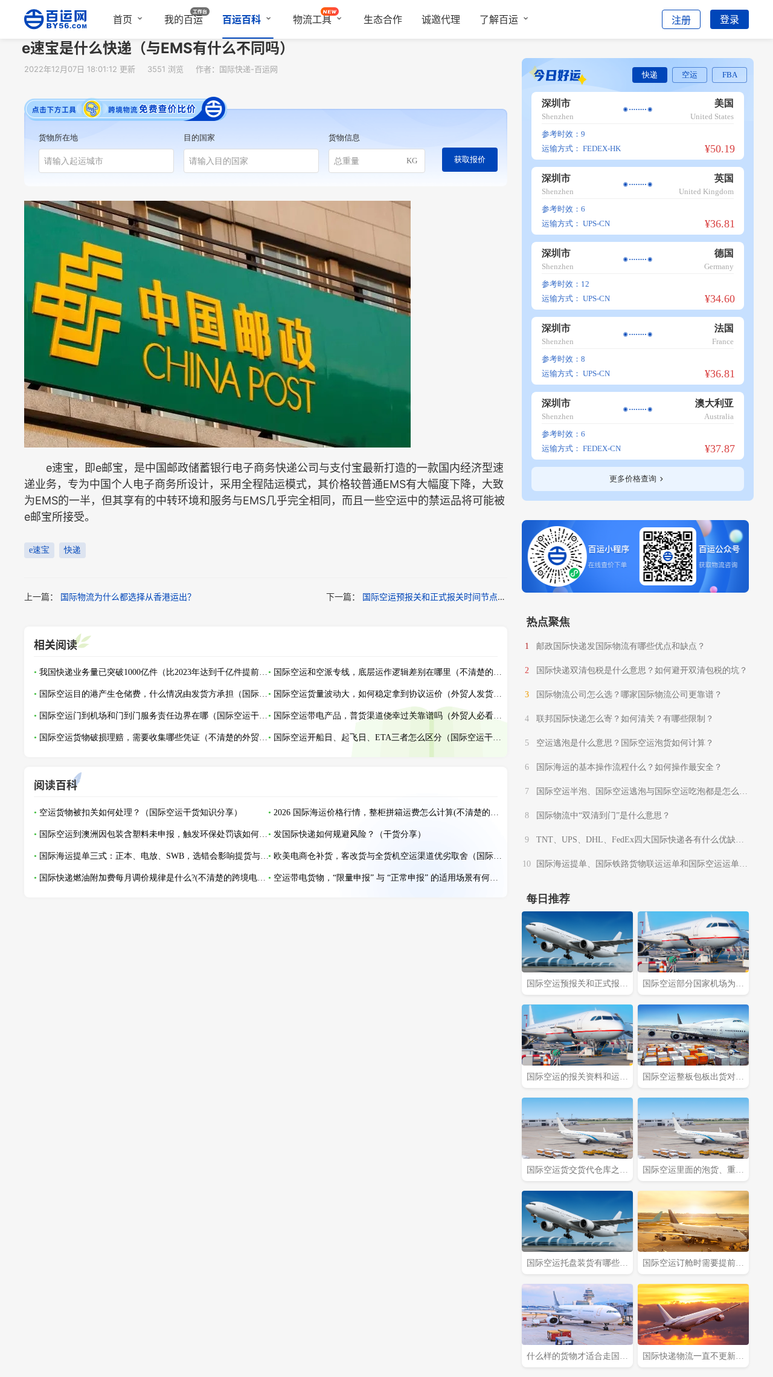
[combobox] (106, 161)
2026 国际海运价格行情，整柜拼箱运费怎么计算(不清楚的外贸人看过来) (388, 812)
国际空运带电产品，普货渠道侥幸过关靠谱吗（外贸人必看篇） (388, 715)
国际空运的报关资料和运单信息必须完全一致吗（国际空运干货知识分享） (577, 1078)
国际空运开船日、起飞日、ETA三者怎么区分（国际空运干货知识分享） (388, 737)
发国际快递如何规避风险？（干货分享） (350, 834)
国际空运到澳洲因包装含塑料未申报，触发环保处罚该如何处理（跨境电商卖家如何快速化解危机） (154, 834)
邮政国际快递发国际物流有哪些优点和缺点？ (620, 646)
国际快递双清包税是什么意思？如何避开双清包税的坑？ (642, 670)
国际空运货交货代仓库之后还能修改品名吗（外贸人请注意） (577, 1171)
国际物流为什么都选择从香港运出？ (128, 596)
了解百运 (499, 19)
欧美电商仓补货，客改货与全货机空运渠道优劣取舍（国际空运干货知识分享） (388, 856)
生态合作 (383, 19)
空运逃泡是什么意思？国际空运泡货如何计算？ (625, 742)
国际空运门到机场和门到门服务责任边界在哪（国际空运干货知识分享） (154, 715)
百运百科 (241, 19)
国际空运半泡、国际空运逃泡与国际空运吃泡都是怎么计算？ (642, 793)
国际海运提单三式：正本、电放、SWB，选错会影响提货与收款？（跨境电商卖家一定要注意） (154, 856)
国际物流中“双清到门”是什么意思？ (603, 815)
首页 (122, 19)
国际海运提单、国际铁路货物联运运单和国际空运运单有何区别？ (642, 865)
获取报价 (470, 159)
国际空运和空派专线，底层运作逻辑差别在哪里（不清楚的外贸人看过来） (388, 672)
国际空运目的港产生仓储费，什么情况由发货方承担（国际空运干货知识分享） (154, 693)
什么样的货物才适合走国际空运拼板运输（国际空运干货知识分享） (577, 1358)
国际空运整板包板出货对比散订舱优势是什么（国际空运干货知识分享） (693, 1078)
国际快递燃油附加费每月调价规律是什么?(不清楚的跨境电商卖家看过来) (154, 877)
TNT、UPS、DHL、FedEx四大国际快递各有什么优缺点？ (636, 841)
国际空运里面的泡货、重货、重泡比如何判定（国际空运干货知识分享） (693, 1171)
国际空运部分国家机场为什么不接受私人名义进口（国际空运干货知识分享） (693, 985)
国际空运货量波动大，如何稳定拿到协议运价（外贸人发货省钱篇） (388, 693)
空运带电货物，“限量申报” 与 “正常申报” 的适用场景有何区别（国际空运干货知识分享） (388, 877)
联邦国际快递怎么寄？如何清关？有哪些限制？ (625, 718)
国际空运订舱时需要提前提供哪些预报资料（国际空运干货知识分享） (693, 1264)
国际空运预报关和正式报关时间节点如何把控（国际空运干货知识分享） (497, 596)
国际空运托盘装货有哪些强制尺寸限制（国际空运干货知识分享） (577, 1264)
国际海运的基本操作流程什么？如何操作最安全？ (629, 767)
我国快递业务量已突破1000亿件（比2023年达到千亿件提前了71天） (154, 672)
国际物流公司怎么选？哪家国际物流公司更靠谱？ (629, 694)
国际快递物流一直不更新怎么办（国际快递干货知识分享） (693, 1358)
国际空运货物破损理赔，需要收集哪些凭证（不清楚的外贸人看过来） (154, 737)
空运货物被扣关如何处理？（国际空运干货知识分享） (140, 812)
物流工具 (312, 19)
